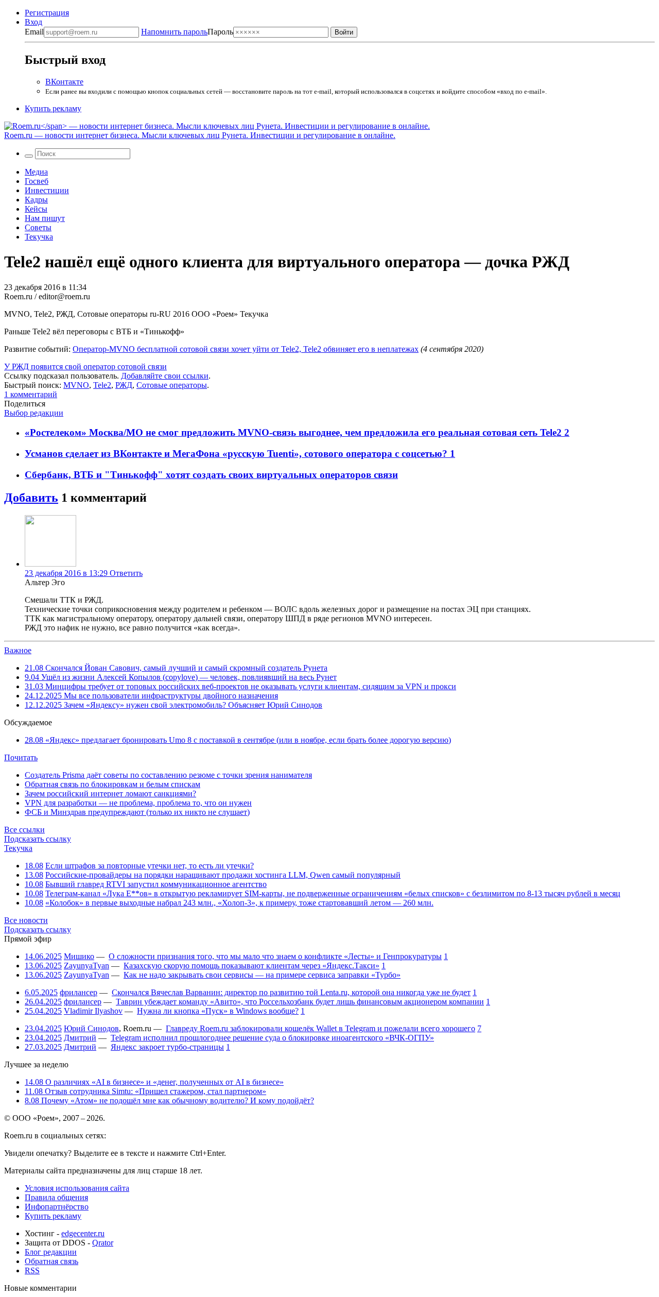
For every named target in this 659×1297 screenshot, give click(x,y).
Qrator (102, 1242)
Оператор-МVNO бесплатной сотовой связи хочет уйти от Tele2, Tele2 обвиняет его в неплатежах (246, 349)
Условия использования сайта (77, 1188)
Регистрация (47, 12)
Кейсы (36, 208)
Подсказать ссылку (37, 838)
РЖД (123, 385)
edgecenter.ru (83, 1233)
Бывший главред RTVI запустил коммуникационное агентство (156, 884)
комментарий (30, 394)
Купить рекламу (53, 108)
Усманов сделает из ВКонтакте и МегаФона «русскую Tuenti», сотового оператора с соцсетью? (237, 453)
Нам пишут (45, 218)
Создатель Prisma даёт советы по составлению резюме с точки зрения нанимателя (168, 775)
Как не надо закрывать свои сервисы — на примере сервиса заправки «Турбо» (262, 974)
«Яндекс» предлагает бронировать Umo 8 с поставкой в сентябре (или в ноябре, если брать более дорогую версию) (238, 740)
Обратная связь (51, 1261)
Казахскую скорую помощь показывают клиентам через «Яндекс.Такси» (251, 965)
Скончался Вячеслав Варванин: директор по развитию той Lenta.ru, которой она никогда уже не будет (291, 992)
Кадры (36, 199)
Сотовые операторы (171, 385)
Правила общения (56, 1197)
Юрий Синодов (91, 1028)
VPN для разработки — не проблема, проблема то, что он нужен (138, 802)
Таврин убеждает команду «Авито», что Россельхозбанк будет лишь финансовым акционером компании (300, 1001)
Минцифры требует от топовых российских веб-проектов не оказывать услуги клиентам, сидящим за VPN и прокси (240, 686)
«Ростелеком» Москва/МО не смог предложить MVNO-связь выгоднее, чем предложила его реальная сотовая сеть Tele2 (294, 432)
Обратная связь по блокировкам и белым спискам (112, 784)
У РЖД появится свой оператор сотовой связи (85, 366)
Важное (17, 650)
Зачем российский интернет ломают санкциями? (110, 793)
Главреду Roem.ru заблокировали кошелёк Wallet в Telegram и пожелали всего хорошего (320, 1028)
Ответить (126, 573)
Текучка (39, 236)
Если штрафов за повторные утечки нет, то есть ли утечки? (149, 865)
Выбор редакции (33, 412)
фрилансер (78, 992)
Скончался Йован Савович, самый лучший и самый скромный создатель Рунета (176, 667)
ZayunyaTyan (86, 965)
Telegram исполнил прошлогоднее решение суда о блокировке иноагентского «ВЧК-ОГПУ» (272, 1037)
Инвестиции (47, 190)
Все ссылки (24, 829)
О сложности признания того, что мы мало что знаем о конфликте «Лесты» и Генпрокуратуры (275, 956)
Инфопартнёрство (57, 1206)
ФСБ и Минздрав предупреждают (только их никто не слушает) (137, 812)
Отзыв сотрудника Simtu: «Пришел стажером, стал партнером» (145, 1091)
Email (34, 31)
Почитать (21, 757)
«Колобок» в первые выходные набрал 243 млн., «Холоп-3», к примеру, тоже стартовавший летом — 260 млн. (239, 902)
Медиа (36, 171)
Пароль (187, 31)
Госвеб (36, 181)
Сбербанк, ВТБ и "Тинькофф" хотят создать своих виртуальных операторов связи (211, 474)
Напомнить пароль (174, 31)
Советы (38, 227)
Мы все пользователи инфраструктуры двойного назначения (151, 695)
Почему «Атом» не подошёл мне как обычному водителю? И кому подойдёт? (169, 1100)
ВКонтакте (64, 81)
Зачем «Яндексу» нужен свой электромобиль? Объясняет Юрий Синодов (173, 705)
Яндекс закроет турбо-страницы (167, 1047)
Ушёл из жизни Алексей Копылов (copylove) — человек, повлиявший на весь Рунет (181, 677)
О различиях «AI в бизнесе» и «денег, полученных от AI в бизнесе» (154, 1082)
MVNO (76, 385)
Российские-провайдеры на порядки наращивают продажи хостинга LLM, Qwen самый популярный (223, 875)
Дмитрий (80, 1037)
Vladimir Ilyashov (93, 1010)
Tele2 (102, 385)
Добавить (31, 497)
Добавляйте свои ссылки (165, 375)
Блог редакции (51, 1252)
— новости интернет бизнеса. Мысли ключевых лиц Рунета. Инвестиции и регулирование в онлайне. (199, 135)
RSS (32, 1270)
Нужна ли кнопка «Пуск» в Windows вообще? (218, 1010)
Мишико (79, 956)
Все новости (26, 920)
